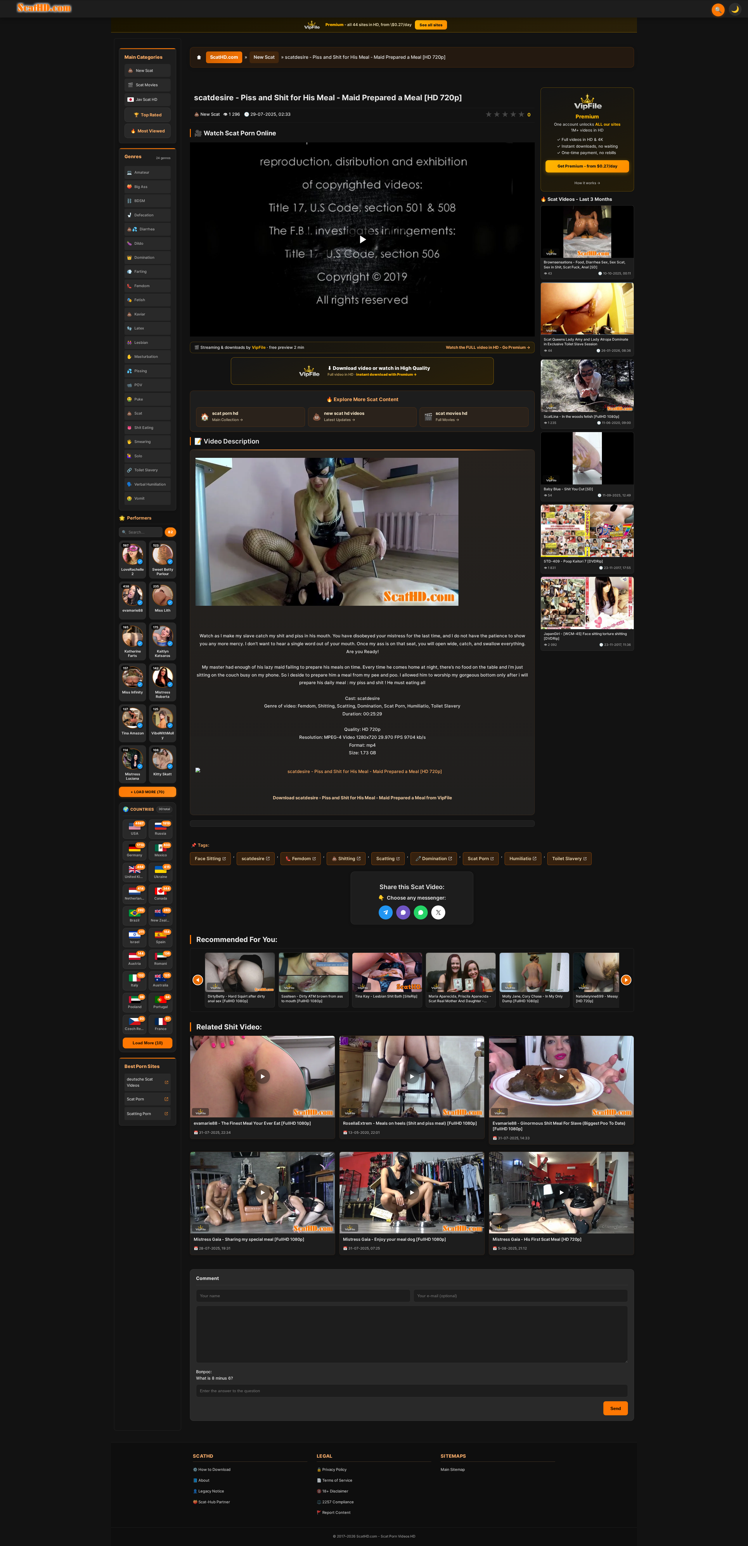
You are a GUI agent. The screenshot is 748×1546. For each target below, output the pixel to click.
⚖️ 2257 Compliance (335, 1502)
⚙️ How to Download (212, 1469)
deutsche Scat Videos (140, 1082)
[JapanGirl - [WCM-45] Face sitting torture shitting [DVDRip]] (587, 603)
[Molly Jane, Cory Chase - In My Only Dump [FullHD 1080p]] (534, 972)
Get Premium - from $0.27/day (587, 166)
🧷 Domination (431, 858)
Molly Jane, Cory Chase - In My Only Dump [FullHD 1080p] (532, 998)
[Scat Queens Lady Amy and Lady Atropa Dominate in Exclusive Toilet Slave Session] (587, 309)
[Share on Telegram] (386, 912)
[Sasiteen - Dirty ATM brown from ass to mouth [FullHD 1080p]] (313, 972)
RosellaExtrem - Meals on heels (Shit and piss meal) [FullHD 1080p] (410, 1123)
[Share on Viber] (403, 912)
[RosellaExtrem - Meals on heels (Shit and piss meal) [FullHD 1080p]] (412, 1076)
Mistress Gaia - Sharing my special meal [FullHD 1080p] (249, 1239)
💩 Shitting (343, 858)
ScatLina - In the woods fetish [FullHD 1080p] (581, 416)
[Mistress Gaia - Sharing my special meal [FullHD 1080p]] (262, 1192)
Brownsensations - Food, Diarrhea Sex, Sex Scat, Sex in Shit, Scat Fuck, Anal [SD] (584, 264)
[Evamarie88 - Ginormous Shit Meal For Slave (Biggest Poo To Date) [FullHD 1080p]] (561, 1076)
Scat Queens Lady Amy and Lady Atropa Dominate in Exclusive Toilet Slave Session (586, 341)
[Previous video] (198, 980)
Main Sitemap (453, 1469)
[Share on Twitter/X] (438, 912)
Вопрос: (204, 1371)
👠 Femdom (298, 858)
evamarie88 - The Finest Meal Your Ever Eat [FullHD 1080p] (252, 1123)
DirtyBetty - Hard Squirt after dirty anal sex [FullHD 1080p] (236, 998)
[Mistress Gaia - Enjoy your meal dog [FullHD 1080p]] (412, 1192)
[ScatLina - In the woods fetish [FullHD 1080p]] (587, 386)
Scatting (385, 858)
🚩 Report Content (334, 1512)
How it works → (587, 183)
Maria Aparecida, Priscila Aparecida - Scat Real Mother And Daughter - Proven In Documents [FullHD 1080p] (460, 1001)
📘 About (201, 1480)
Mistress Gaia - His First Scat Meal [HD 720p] (537, 1239)
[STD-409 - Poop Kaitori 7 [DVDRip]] (587, 531)
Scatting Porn (139, 1113)
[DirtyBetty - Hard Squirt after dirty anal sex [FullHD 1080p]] (240, 972)
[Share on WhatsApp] (421, 912)
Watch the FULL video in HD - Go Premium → (488, 347)
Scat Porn (135, 1099)
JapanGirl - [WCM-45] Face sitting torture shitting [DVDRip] (585, 636)
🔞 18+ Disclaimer (332, 1491)
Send (615, 1408)
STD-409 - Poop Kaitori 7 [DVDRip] (573, 561)
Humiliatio (520, 858)
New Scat (264, 57)
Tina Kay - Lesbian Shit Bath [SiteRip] (386, 996)
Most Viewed (148, 130)
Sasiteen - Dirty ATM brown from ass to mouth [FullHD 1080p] (312, 998)
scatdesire (253, 858)
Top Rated (148, 114)
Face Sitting (208, 858)
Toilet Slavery (567, 858)
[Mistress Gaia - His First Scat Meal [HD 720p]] (561, 1192)
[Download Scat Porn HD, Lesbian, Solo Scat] (44, 7)
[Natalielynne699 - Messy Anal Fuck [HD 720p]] (608, 972)
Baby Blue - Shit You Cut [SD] (568, 489)
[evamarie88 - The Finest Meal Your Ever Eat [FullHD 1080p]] (262, 1076)
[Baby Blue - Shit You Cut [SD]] (587, 458)
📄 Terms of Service (334, 1480)
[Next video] (626, 980)
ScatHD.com (224, 57)
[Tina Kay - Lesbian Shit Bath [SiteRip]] (387, 972)
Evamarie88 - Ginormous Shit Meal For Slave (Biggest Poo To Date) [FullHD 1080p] (559, 1126)
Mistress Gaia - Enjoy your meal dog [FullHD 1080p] (394, 1239)
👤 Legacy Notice (208, 1491)
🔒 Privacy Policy (332, 1469)
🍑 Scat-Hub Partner (211, 1502)
